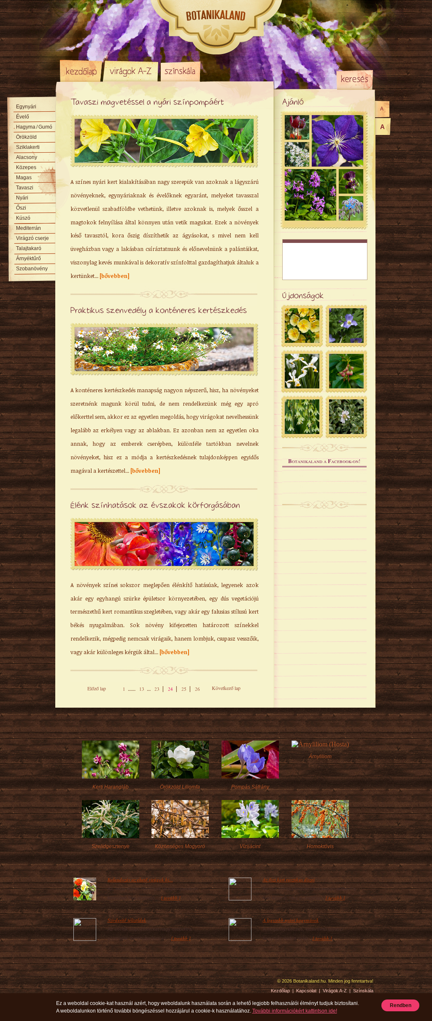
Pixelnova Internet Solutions (80, 983)
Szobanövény (32, 269)
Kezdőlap (81, 71)
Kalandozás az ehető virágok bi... (140, 879)
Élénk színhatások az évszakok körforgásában (155, 505)
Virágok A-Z (131, 71)
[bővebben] (115, 276)
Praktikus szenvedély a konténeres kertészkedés (158, 310)
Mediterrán (28, 228)
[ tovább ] (171, 897)
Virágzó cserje (32, 238)
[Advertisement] (325, 260)
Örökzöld (26, 137)
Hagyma (34, 127)
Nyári (22, 198)
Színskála (180, 71)
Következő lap (226, 687)
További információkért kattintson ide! (294, 1011)
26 (197, 689)
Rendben (400, 1005)
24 (170, 689)
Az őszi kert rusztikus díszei (289, 879)
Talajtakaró (28, 248)
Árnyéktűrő (28, 258)
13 (141, 689)
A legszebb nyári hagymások (291, 920)
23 (156, 689)
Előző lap (96, 688)
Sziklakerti (28, 147)
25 (183, 689)
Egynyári (26, 107)
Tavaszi (24, 188)
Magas (24, 177)
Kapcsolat (306, 990)
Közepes (26, 167)
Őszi (21, 208)
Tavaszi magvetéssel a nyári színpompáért (147, 102)
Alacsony (26, 157)
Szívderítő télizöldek (127, 920)
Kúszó (23, 218)
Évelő (22, 117)
